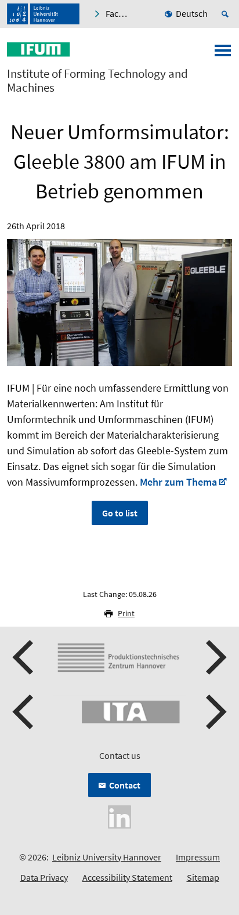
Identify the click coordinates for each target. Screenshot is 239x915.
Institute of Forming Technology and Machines (97, 81)
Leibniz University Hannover (106, 857)
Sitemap (203, 877)
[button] (24, 657)
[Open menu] (222, 53)
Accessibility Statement (127, 877)
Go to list (119, 513)
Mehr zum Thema (178, 482)
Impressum (198, 857)
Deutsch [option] (192, 13)
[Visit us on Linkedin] (119, 815)
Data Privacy (44, 877)
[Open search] (227, 14)
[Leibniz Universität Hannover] (43, 13)
